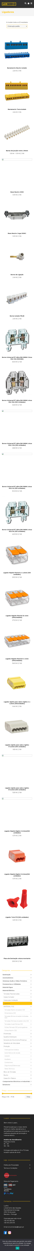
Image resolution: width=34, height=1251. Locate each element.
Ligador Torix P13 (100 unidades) (17, 917)
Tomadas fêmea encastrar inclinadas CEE (16, 1017)
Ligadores (7, 1003)
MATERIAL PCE (9, 1006)
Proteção (7, 1046)
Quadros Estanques (10, 1037)
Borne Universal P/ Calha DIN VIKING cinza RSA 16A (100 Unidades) (17, 401)
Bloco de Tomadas (10, 1072)
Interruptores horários (12, 1050)
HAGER (7, 1056)
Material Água (8, 987)
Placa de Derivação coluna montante (17, 958)
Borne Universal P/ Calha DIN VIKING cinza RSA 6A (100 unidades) (17, 530)
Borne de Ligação (17, 274)
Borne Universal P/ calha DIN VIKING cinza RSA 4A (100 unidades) (17, 487)
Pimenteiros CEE (10, 1013)
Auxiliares (8, 1059)
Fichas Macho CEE (11, 1030)
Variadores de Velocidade (12, 1043)
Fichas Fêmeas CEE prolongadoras (16, 1027)
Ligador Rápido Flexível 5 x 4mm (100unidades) (17, 659)
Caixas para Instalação (11, 1000)
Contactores (9, 1062)
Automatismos (8, 978)
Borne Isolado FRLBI (17, 316)
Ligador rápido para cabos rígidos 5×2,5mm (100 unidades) (17, 746)
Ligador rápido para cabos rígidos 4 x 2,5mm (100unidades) (17, 702)
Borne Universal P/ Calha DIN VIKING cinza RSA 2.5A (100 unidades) (17, 444)
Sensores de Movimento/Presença (15, 1040)
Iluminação (6, 975)
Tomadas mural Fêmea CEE (14, 1024)
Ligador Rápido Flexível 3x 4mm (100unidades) (17, 616)
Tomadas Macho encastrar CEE (15, 1010)
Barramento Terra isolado (17, 109)
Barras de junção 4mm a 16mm (17, 151)
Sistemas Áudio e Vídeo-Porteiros (15, 981)
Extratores (6, 1085)
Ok (17, 1248)
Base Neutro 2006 (17, 192)
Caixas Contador (9, 997)
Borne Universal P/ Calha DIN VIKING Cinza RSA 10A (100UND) (17, 358)
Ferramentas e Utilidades (12, 984)
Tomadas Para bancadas (11, 994)
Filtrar (28, 1097)
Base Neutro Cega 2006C (17, 233)
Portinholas (7, 1034)
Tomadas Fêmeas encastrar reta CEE (17, 1021)
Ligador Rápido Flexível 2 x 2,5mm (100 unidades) (17, 573)
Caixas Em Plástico (10, 1078)
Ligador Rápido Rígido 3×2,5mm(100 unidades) (17, 875)
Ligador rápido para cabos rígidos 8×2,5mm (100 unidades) (17, 789)
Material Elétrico (8, 990)
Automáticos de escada (12, 1053)
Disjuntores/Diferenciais (12, 1065)
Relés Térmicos (10, 1069)
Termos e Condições (10, 1168)
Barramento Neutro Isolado (17, 68)
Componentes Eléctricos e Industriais (16, 1081)
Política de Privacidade (11, 1165)
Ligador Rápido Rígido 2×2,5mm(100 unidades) (17, 832)
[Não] (32, 1245)
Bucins (6, 1075)
